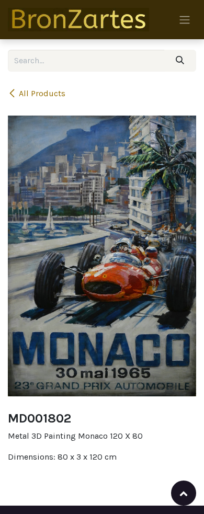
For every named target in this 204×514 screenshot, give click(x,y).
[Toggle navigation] (184, 19)
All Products (42, 93)
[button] (183, 493)
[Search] (180, 61)
